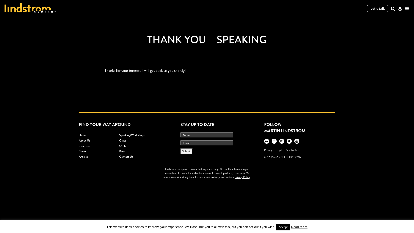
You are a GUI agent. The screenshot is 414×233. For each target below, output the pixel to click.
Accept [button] (283, 227)
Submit (186, 151)
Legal (279, 150)
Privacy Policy (242, 177)
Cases (122, 140)
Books (82, 151)
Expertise (84, 146)
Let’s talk (377, 8)
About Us (84, 140)
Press (122, 151)
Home (82, 135)
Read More (299, 227)
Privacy (268, 150)
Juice (297, 150)
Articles (83, 156)
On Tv (122, 146)
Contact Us (126, 156)
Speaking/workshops (131, 135)
